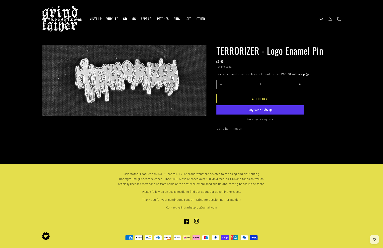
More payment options (260, 119)
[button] (321, 18)
